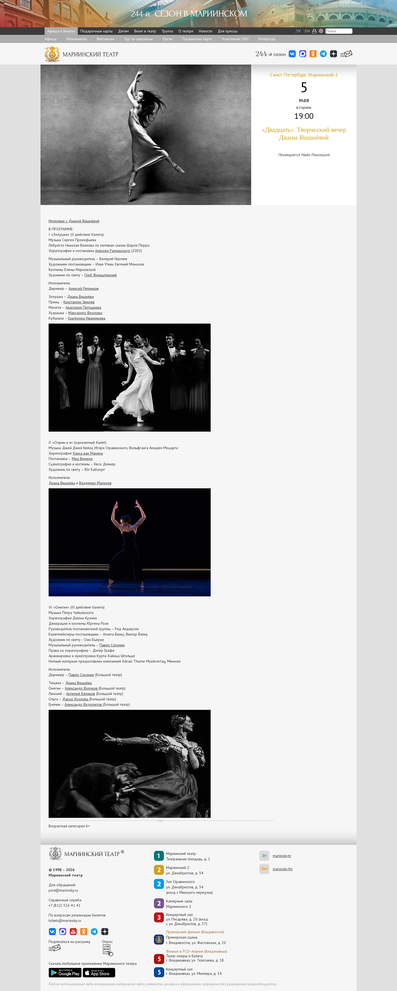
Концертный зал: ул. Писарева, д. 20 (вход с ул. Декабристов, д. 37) (187, 919)
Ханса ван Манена (88, 453)
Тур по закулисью (138, 38)
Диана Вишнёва (80, 296)
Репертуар (267, 38)
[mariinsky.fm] (266, 869)
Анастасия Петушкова (83, 307)
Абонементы (76, 38)
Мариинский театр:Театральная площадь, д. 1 (188, 856)
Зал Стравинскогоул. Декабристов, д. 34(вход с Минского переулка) (189, 887)
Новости (205, 31)
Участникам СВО (235, 38)
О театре (186, 31)
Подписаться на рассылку (69, 941)
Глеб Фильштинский (101, 275)
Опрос (107, 941)
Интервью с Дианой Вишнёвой (74, 221)
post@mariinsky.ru (63, 890)
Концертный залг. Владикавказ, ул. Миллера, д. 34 (194, 971)
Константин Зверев (79, 302)
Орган (168, 38)
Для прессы (227, 31)
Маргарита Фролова (85, 312)
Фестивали (105, 38)
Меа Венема (82, 458)
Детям (123, 31)
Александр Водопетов (84, 704)
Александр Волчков (82, 688)
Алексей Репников (84, 288)
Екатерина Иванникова (86, 318)
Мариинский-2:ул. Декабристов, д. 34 (184, 870)
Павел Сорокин (112, 645)
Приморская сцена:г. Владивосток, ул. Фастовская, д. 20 (190, 940)
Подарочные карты (96, 31)
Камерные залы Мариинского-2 (179, 904)
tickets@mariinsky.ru (65, 920)
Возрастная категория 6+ (69, 826)
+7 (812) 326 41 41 (64, 905)
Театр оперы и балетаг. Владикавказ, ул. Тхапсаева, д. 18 (195, 958)
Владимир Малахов (95, 483)
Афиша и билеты (61, 31)
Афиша (50, 38)
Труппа (167, 31)
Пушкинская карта (197, 38)
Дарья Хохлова (75, 699)
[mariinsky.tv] (266, 856)
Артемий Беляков (80, 693)
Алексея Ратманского (112, 250)
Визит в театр (145, 31)
